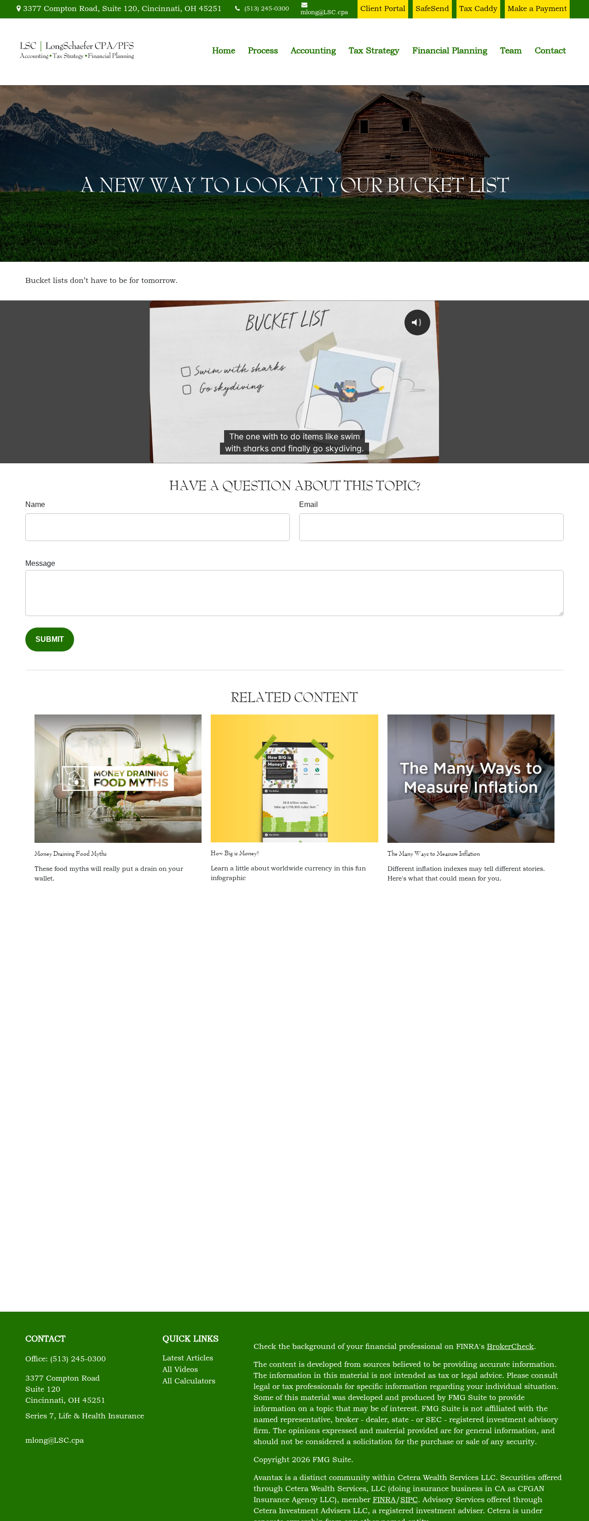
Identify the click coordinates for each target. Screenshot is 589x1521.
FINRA (384, 1500)
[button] (223, 51)
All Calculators (188, 1381)
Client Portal (382, 9)
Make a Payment (537, 9)
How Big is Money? (235, 853)
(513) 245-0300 (266, 9)
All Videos (180, 1370)
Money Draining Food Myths (71, 853)
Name (35, 504)
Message (40, 563)
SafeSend (432, 9)
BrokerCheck (510, 1347)
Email (308, 504)
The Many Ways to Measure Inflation (433, 853)
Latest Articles (187, 1358)
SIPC (409, 1500)
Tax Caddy (478, 9)
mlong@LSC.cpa (54, 1441)
